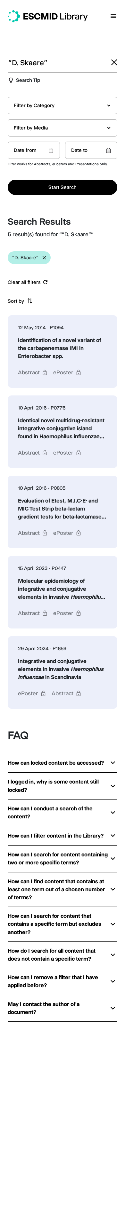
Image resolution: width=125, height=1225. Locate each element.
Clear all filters (24, 282)
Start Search (62, 187)
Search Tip (28, 80)
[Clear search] (114, 62)
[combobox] (62, 105)
